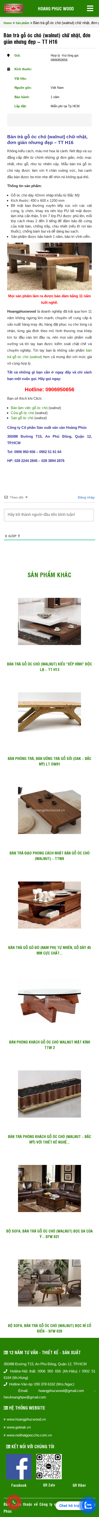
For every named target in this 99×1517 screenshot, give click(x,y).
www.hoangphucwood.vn (26, 1419)
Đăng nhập (86, 497)
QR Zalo (49, 1484)
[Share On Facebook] (40, 120)
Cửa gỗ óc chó (22, 413)
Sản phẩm (22, 23)
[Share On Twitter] (56, 120)
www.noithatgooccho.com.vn (29, 1435)
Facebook (18, 1485)
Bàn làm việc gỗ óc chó (29, 408)
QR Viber (79, 1485)
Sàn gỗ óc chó (22, 418)
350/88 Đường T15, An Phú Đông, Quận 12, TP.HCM (45, 1364)
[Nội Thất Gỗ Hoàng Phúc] (14, 8)
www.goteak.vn (19, 1427)
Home (8, 23)
